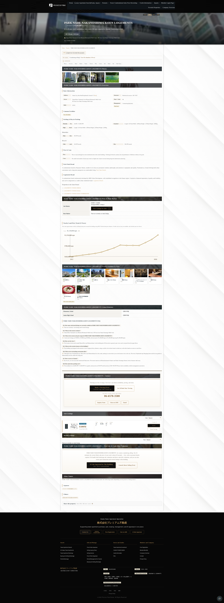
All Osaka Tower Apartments (67, 550)
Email (125, 402)
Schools (91, 63)
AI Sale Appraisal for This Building (101, 465)
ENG (110, 590)
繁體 (158, 14)
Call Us (97, 532)
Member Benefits (144, 550)
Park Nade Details (101, 170)
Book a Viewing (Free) (102, 388)
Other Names (118, 63)
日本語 (145, 14)
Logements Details (98, 180)
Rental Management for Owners (94, 559)
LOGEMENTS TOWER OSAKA (72, 191)
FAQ (96, 63)
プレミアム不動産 (57, 5)
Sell (113, 63)
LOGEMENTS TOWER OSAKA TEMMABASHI (76, 193)
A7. (63, 360)
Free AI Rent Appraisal (92, 556)
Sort (146, 418)
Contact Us (85, 532)
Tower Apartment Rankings (66, 553)
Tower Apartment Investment (120, 547)
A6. (63, 353)
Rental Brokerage (64, 559)
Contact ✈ (154, 422)
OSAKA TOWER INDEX (119, 550)
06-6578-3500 (112, 396)
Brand (76, 63)
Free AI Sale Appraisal (92, 547)
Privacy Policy (143, 559)
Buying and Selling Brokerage (67, 556)
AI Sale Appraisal (137, 532)
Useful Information (117, 553)
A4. (63, 343)
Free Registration (110, 532)
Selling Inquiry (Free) (92, 550)
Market (80, 63)
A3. (63, 338)
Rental (109, 63)
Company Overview (144, 553)
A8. (63, 365)
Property (67, 48)
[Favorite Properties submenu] (160, 7)
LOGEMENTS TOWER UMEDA (72, 188)
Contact (100, 63)
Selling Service (90, 553)
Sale (105, 63)
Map (95, 95)
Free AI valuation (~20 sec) (88, 57)
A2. (63, 332)
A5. (63, 348)
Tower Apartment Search (66, 547)
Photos (65, 63)
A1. (63, 327)
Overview (71, 63)
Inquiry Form (101, 402)
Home (63, 48)
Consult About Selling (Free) (127, 465)
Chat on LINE (114, 402)
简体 (154, 14)
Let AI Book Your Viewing (124, 388)
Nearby (86, 63)
